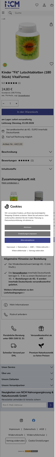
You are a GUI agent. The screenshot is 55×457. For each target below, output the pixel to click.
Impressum (11, 247)
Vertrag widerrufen (36, 250)
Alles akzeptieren (27, 240)
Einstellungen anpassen (27, 234)
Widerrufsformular (19, 250)
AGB (32, 247)
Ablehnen (27, 227)
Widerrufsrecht (42, 247)
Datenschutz (23, 247)
